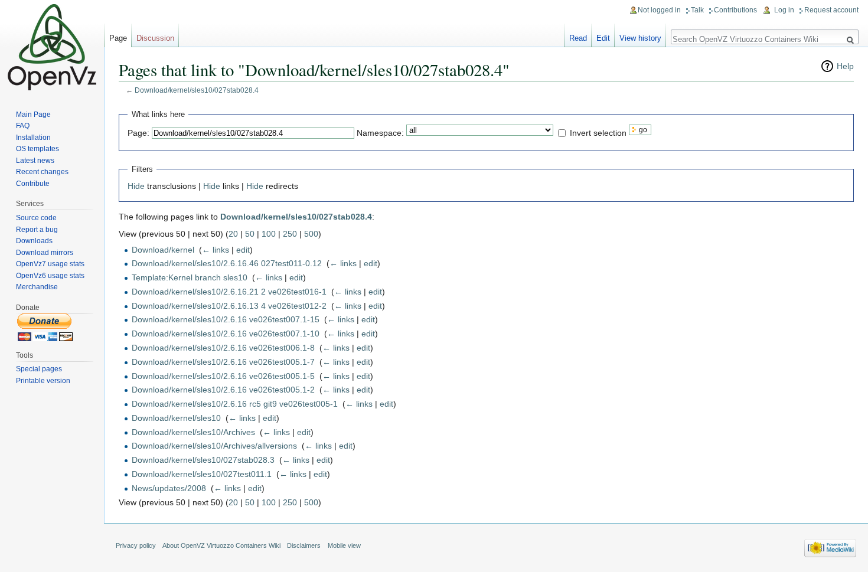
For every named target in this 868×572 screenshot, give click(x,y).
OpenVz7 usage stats (50, 264)
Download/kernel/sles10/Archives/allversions (214, 445)
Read (578, 38)
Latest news (35, 160)
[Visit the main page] (52, 47)
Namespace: (380, 132)
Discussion (155, 38)
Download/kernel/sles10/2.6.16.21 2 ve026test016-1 (229, 291)
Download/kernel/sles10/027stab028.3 (203, 460)
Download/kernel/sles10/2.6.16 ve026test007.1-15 (225, 319)
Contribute (33, 183)
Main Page (33, 114)
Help (845, 66)
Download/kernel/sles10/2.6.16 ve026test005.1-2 (223, 389)
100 (269, 233)
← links (215, 249)
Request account (831, 10)
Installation (33, 137)
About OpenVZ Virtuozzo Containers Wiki (221, 545)
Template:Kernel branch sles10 (189, 277)
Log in (784, 10)
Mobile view (344, 545)
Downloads (34, 241)
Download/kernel (163, 249)
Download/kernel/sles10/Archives (193, 432)
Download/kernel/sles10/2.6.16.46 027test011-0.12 (227, 263)
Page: (138, 132)
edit (243, 249)
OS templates (37, 149)
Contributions (735, 10)
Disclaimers (304, 545)
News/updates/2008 (169, 488)
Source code (36, 218)
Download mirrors (44, 253)
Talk (697, 10)
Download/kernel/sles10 (176, 418)
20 (233, 233)
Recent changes (42, 172)
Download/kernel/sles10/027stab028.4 (197, 90)
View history (640, 38)
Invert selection (598, 132)
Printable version (43, 381)
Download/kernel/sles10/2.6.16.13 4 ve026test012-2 (229, 305)
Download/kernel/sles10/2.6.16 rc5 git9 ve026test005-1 (235, 403)
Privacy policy (136, 545)
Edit (603, 38)
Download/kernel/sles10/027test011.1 (202, 474)
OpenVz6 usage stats (50, 276)
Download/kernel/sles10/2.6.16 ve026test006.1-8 (223, 347)
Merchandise (37, 287)
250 (290, 233)
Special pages (39, 369)
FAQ (23, 126)
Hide (136, 186)
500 (311, 233)
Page (118, 38)
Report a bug (37, 229)
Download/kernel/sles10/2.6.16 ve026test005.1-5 (223, 376)
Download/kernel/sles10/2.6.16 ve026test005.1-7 (223, 362)
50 (249, 233)
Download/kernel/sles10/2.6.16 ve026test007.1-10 (225, 333)
